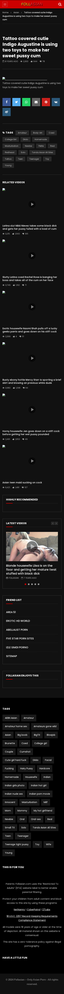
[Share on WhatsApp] (26, 102)
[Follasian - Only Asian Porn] (32, 4)
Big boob (22, 735)
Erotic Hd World (18, 621)
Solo (23, 152)
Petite (41, 146)
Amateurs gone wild (45, 726)
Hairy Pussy (26, 768)
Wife (48, 844)
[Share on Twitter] (16, 102)
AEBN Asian (11, 718)
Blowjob (51, 735)
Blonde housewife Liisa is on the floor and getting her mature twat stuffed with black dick (31, 570)
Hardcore (44, 768)
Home (5, 12)
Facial (48, 760)
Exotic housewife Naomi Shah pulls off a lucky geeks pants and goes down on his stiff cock (29, 330)
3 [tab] (32, 584)
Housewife (31, 777)
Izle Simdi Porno (17, 647)
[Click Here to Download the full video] (24, 79)
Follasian (14, 578)
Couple (9, 751)
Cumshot (25, 751)
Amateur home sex (16, 726)
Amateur (22, 132)
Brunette (10, 743)
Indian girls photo (14, 785)
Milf (46, 802)
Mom (8, 810)
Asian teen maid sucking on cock (22, 482)
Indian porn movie (39, 793)
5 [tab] (38, 584)
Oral (22, 819)
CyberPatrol (33, 909)
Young (8, 165)
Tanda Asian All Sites (42, 152)
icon (32, 204)
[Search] (60, 4)
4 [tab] (35, 584)
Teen (20, 159)
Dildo (25, 139)
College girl (10, 139)
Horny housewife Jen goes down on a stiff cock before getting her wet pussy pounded (31, 433)
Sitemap (11, 656)
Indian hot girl (38, 785)
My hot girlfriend (43, 810)
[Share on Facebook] (6, 102)
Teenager (34, 159)
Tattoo (8, 159)
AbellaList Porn (17, 630)
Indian (47, 777)
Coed (51, 132)
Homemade (41, 139)
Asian (16, 12)
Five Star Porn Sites (20, 638)
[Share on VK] (56, 102)
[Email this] (36, 102)
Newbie (28, 146)
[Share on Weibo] (6, 112)
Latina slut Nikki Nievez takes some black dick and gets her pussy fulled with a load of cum (29, 227)
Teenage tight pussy (17, 844)
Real (52, 146)
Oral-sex (36, 819)
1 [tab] (25, 584)
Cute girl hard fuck (15, 760)
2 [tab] (29, 584)
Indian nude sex (14, 793)
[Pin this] (46, 102)
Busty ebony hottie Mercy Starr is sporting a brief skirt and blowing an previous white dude (31, 381)
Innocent (10, 802)
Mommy (22, 810)
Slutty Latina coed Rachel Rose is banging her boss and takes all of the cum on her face (29, 278)
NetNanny (19, 909)
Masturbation (11, 146)
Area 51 (11, 612)
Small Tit (10, 827)
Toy (47, 159)
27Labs (46, 909)
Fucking (9, 768)
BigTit (37, 735)
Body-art (37, 132)
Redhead (9, 152)
